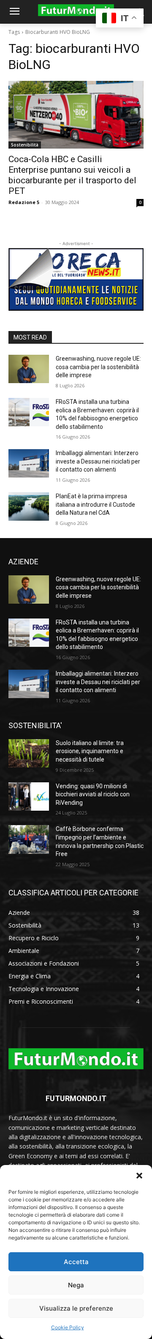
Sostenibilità (24, 145)
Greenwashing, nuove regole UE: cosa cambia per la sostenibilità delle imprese (98, 366)
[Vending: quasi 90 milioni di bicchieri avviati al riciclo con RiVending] (28, 796)
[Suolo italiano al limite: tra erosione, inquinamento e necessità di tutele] (28, 753)
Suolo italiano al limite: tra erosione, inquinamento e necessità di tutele (90, 751)
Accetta (76, 1262)
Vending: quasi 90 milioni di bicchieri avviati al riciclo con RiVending (93, 794)
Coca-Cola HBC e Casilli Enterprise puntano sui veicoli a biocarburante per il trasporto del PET (72, 175)
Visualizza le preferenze (76, 1308)
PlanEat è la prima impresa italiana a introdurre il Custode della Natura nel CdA (95, 504)
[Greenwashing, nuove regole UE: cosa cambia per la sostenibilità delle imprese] (28, 369)
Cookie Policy (67, 1327)
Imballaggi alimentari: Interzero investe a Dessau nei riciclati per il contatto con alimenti (98, 461)
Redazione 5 (23, 202)
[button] (139, 1175)
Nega (76, 1285)
